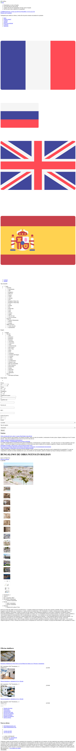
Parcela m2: (3, 405)
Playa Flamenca (12, 365)
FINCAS (10, 293)
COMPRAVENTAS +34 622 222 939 (10, 11)
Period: (2, 420)
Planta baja (10, 308)
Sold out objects (7, 717)
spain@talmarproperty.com (10, 727)
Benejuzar (10, 337)
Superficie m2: (4, 399)
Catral (9, 344)
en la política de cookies (15, 748)
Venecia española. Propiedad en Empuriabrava (11, 440)
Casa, (9, 304)
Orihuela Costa (11, 362)
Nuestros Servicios (8, 708)
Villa (9, 290)
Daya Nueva (11, 347)
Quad (9, 310)
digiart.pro (11, 739)
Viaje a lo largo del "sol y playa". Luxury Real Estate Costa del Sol (16, 436)
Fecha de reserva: (5, 415)
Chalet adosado (12, 326)
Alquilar (5, 22)
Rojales (10, 368)
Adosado (10, 298)
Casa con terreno (12, 317)
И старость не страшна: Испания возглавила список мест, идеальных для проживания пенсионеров (26, 446)
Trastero (10, 313)
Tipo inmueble (4, 283)
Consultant (9, 13)
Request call (4, 13)
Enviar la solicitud (5, 459)
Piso (9, 307)
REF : (2, 410)
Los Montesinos (12, 360)
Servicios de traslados (9, 713)
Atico (9, 299)
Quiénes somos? (7, 19)
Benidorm (10, 338)
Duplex (10, 295)
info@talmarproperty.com (10, 726)
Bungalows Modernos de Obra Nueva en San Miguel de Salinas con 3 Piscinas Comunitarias (22, 663)
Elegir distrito (4, 378)
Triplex (10, 314)
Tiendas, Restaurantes (13, 320)
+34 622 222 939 (8, 731)
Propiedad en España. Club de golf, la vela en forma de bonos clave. (17, 445)
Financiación (7, 709)
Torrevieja (6, 26)
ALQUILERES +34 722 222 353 (27, 11)
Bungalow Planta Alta (13, 301)
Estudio (10, 305)
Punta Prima (11, 366)
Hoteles (10, 321)
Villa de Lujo (11, 316)
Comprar (6, 20)
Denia (9, 350)
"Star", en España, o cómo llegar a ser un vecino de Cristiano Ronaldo (17, 448)
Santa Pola (10, 369)
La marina (10, 356)
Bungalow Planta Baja (13, 302)
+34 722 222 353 (8, 732)
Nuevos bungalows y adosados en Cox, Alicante (12, 681)
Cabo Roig (11, 341)
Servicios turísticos (8, 715)
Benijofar (10, 340)
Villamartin (11, 372)
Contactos (6, 24)
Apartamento (11, 289)
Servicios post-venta (8, 712)
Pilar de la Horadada (13, 363)
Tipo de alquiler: (4, 425)
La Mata (10, 357)
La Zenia (10, 359)
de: (1, 384)
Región (2, 330)
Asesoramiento (7, 711)
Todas (6, 286)
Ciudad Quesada (12, 345)
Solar (9, 311)
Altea (9, 335)
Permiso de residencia (9, 716)
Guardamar (11, 353)
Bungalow (10, 292)
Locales (10, 323)
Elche (9, 351)
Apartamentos (11, 327)
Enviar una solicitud (8, 23)
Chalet (9, 296)
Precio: (2, 383)
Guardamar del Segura (13, 354)
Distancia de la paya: (5, 395)
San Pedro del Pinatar (13, 375)
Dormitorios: (4, 391)
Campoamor (11, 343)
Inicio (5, 18)
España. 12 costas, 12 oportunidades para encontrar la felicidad (15, 441)
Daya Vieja (11, 348)
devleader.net (14, 737)
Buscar (2, 430)
